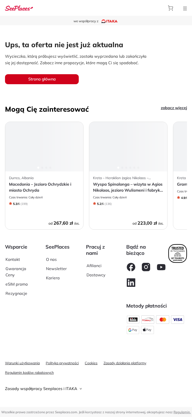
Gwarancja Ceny (16, 271)
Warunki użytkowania (22, 363)
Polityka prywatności (62, 363)
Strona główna (42, 78)
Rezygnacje (16, 293)
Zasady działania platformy (125, 363)
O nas (51, 259)
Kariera (53, 277)
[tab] (96, 388)
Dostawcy (96, 274)
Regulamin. (182, 412)
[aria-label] (19, 7)
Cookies (91, 363)
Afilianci (94, 265)
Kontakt (13, 259)
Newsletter (56, 268)
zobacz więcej (174, 107)
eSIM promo (17, 284)
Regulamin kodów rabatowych (29, 372)
